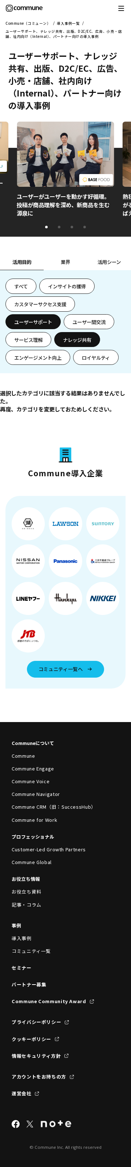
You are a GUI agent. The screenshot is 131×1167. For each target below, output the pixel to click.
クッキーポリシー (31, 1039)
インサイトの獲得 (67, 286)
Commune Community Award (49, 1001)
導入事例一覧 (68, 23)
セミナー (22, 967)
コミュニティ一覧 (31, 950)
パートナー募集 (29, 984)
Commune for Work (34, 819)
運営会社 (22, 1093)
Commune (23, 755)
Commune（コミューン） (28, 23)
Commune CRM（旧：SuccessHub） (54, 806)
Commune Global (32, 862)
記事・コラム (26, 904)
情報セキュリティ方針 (36, 1055)
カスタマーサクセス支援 (40, 304)
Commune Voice (30, 781)
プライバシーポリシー (36, 1021)
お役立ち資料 (26, 891)
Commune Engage (33, 768)
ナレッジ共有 (77, 339)
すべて (21, 286)
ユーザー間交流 (89, 322)
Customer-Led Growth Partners (49, 849)
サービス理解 (28, 339)
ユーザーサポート (33, 322)
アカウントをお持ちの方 (39, 1076)
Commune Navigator (36, 794)
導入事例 (22, 938)
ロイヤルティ (96, 357)
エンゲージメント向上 (37, 357)
